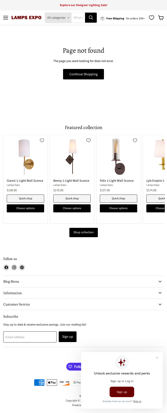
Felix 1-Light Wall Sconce (117, 180)
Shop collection (83, 232)
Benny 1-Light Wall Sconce (71, 180)
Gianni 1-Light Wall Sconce (25, 180)
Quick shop (25, 198)
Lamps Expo (13, 185)
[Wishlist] (151, 17)
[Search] (91, 18)
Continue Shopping (83, 74)
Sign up (67, 336)
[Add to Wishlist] (42, 140)
